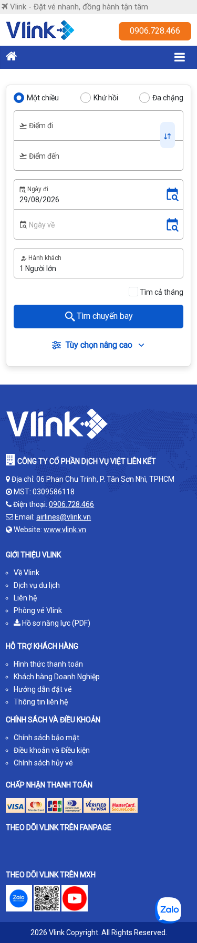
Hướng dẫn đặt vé (43, 689)
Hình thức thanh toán (48, 664)
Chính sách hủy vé (43, 763)
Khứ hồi (106, 98)
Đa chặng (167, 98)
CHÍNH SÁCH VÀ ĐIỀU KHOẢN (53, 720)
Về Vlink (26, 572)
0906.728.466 (155, 31)
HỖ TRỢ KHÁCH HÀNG (42, 646)
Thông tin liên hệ (41, 702)
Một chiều (43, 98)
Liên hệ (25, 598)
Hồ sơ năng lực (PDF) (55, 623)
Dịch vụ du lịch (37, 585)
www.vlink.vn (65, 529)
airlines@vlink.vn (63, 517)
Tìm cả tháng (161, 292)
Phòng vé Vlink (38, 610)
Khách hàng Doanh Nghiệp (57, 676)
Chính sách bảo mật (46, 737)
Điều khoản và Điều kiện (52, 750)
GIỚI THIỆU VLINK (33, 555)
